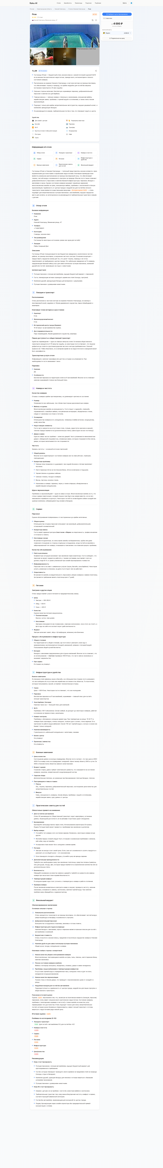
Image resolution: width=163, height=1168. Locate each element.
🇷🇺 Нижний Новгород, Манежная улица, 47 (44, 20)
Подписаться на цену (118, 38)
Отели (59, 3)
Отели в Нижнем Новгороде (76, 9)
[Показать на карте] (87, 56)
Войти (125, 3)
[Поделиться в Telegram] (95, 70)
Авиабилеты (68, 3)
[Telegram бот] (131, 3)
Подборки (98, 3)
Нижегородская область (44, 9)
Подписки (88, 3)
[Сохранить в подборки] (96, 20)
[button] (117, 14)
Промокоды (78, 3)
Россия (32, 9)
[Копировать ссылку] (92, 20)
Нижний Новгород (60, 9)
